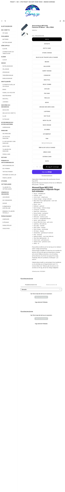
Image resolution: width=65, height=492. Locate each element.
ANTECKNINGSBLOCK (8, 165)
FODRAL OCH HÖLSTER (9, 92)
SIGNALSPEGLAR (7, 225)
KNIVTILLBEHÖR (5, 81)
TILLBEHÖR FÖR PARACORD (7, 150)
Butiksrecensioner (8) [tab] (51, 284)
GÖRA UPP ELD (5, 45)
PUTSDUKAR (6, 119)
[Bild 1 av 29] (23, 34)
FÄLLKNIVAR (6, 69)
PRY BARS (5, 33)
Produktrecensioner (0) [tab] (31, 284)
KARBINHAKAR (6, 127)
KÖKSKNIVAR (6, 72)
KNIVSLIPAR (6, 110)
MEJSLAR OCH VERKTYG (9, 113)
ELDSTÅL (5, 48)
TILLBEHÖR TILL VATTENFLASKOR (7, 188)
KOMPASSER (6, 219)
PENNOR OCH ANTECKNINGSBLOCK (7, 161)
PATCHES (4, 157)
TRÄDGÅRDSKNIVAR (8, 75)
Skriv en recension (41, 297)
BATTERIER (5, 39)
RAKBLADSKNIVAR (7, 78)
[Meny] (2, 21)
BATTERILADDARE (7, 42)
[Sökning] (5, 21)
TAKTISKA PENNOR (8, 171)
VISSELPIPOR (6, 228)
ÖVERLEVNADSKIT (6, 216)
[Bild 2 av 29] (27, 34)
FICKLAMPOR (5, 36)
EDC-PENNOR (6, 168)
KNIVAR (3, 63)
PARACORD (4, 130)
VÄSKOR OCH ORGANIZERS (5, 193)
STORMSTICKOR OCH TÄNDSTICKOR (8, 52)
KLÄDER (3, 56)
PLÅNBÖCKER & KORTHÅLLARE (7, 207)
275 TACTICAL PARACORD (6, 137)
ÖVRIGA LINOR (6, 154)
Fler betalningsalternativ (47, 175)
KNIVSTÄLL (5, 98)
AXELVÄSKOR (6, 197)
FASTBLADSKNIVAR (8, 66)
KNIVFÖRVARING (7, 95)
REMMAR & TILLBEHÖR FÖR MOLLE (9, 212)
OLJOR (4, 116)
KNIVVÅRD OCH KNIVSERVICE (5, 106)
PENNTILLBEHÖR (7, 177)
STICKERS (4, 181)
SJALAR (5, 59)
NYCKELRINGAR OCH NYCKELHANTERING (7, 123)
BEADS (4, 89)
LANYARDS (5, 101)
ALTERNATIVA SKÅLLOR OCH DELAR (9, 85)
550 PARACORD (7, 133)
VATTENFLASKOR (6, 184)
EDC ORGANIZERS (7, 200)
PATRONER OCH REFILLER (9, 174)
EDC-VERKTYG (5, 30)
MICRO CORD (6, 146)
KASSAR (5, 203)
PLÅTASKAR (6, 222)
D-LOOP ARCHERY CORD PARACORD (9, 142)
